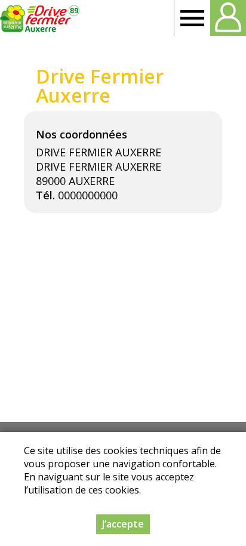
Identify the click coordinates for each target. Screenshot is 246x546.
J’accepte (123, 523)
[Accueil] (40, 18)
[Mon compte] (228, 18)
